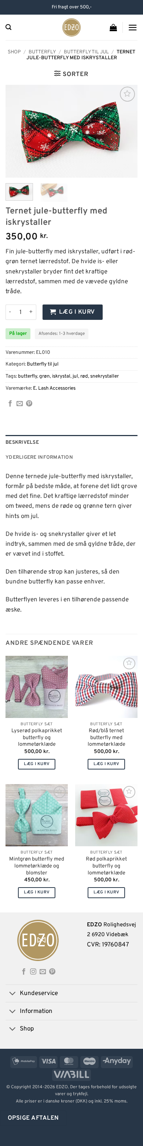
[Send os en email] (43, 972)
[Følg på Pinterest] (52, 972)
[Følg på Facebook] (24, 972)
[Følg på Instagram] (33, 972)
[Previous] (17, 131)
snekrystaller (104, 376)
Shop (14, 52)
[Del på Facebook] (10, 404)
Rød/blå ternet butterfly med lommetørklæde (106, 738)
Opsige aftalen (33, 1118)
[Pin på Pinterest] (29, 404)
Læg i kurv (77, 312)
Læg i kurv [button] (37, 764)
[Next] (125, 131)
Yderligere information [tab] (39, 457)
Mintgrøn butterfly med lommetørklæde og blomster (36, 866)
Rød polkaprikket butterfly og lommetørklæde (106, 866)
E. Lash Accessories (54, 388)
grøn (44, 376)
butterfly (27, 376)
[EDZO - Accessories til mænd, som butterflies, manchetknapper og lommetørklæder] (72, 27)
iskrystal (61, 376)
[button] (8, 27)
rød (84, 376)
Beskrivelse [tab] (22, 442)
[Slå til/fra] (12, 994)
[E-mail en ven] (19, 404)
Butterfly (42, 52)
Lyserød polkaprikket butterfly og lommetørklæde (36, 738)
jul (75, 376)
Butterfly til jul (86, 52)
